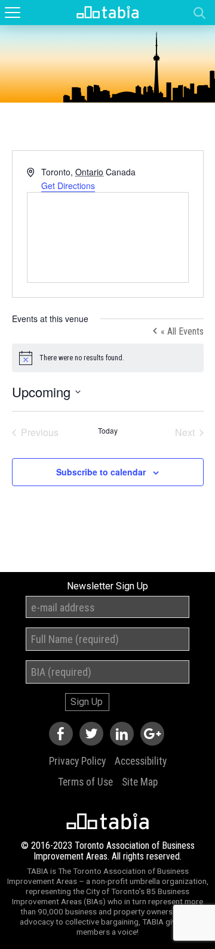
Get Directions (68, 185)
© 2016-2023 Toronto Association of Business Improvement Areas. (108, 851)
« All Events (181, 331)
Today (108, 430)
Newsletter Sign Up (107, 586)
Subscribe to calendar (101, 472)
